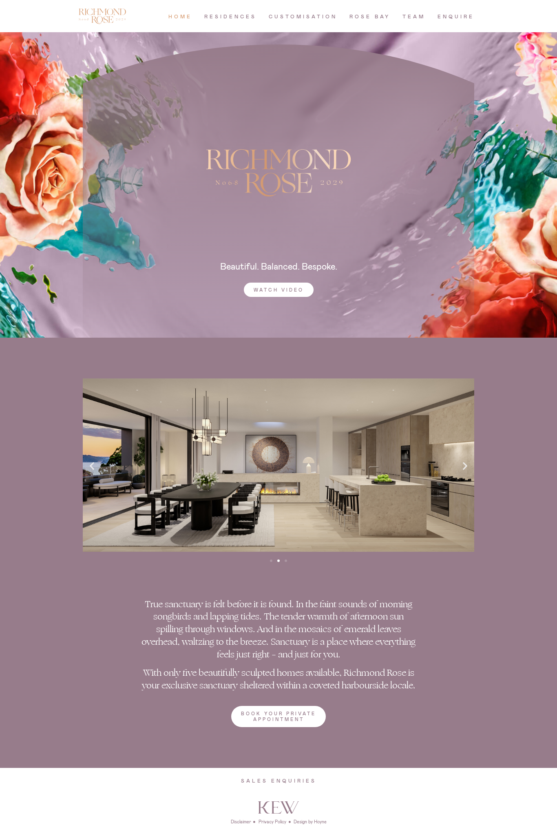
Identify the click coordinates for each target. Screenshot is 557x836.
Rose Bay (369, 16)
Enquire (456, 16)
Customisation (303, 16)
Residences (230, 16)
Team (413, 16)
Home (180, 16)
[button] (279, 290)
